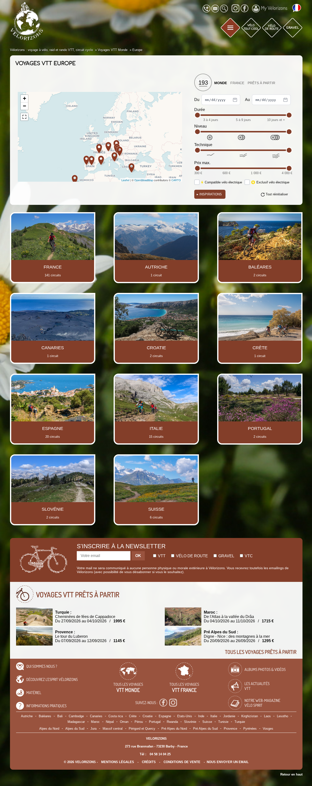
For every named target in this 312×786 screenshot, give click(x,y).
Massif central (113, 728)
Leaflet (125, 180)
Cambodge (76, 716)
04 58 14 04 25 (160, 754)
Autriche (27, 716)
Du (197, 100)
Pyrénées (250, 728)
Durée (199, 110)
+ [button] (24, 98)
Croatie (148, 716)
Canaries (96, 716)
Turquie (239, 722)
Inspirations (209, 194)
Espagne (165, 716)
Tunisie (223, 722)
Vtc (248, 556)
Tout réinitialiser (277, 194)
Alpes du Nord (49, 728)
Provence (230, 728)
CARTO (176, 180)
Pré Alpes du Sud (205, 728)
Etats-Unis (184, 716)
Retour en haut (291, 774)
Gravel (225, 556)
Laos (267, 716)
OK (138, 556)
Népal (110, 722)
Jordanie (229, 716)
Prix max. (202, 163)
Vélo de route (191, 556)
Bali (60, 716)
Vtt (161, 556)
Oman (124, 722)
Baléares (45, 716)
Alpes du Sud (74, 728)
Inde (201, 716)
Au (248, 100)
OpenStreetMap (143, 180)
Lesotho (282, 716)
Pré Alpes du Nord (174, 728)
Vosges (268, 728)
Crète (132, 716)
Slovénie (190, 722)
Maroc (95, 722)
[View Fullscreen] (24, 116)
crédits (149, 762)
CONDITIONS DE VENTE (182, 762)
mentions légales (117, 762)
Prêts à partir (261, 83)
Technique (203, 145)
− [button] (24, 106)
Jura (93, 728)
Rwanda (172, 722)
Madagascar (76, 722)
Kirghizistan (249, 716)
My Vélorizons (274, 8)
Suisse (207, 722)
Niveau (200, 126)
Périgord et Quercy (142, 728)
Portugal (155, 722)
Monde (220, 83)
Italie (213, 716)
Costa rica (115, 716)
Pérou (139, 722)
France (237, 83)
